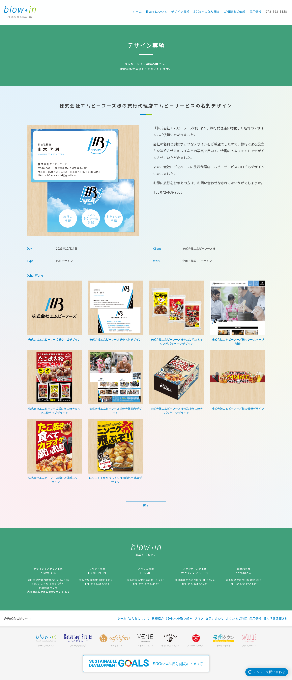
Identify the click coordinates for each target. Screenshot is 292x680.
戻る (146, 505)
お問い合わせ (215, 618)
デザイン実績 (180, 11)
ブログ (199, 618)
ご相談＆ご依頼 (234, 11)
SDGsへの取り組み (206, 11)
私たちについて (156, 11)
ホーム (137, 11)
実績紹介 (158, 618)
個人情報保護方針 (276, 618)
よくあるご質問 (236, 618)
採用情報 (255, 11)
